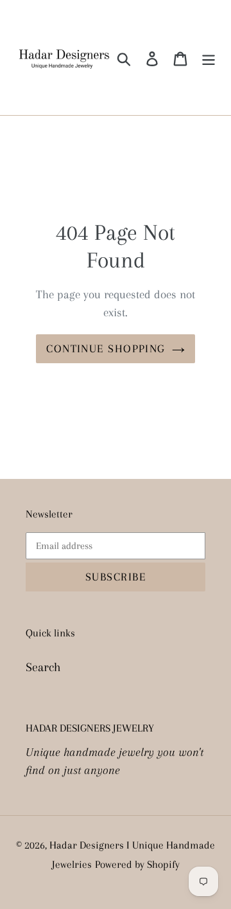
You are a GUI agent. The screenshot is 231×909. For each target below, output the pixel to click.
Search (43, 667)
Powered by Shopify (137, 864)
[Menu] (208, 58)
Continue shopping (105, 348)
